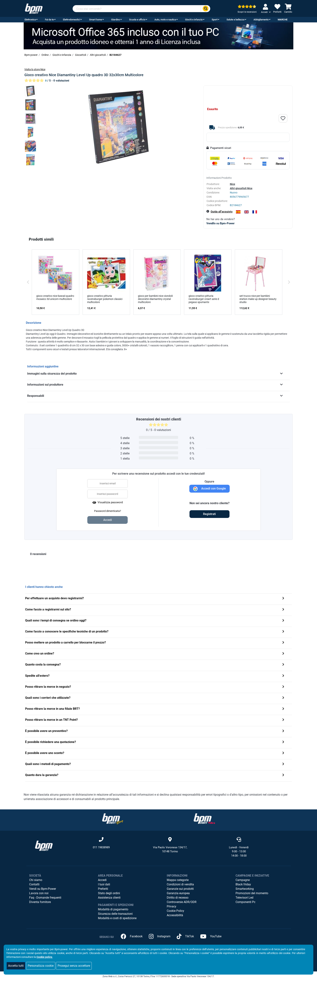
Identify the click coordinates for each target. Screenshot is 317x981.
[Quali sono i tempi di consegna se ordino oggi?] (283, 621)
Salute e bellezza (235, 19)
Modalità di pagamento (113, 909)
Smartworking (245, 889)
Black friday (243, 884)
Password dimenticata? (107, 510)
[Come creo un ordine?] (283, 654)
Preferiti (103, 889)
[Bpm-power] (34, 8)
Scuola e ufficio (137, 19)
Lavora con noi (38, 893)
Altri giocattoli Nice (241, 188)
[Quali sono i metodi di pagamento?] (283, 764)
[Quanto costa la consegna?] (283, 665)
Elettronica (30, 19)
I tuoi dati (104, 884)
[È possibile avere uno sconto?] (283, 753)
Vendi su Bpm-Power (42, 889)
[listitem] (55, 282)
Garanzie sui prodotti (180, 889)
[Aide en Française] (255, 212)
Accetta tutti (16, 965)
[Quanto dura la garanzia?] (283, 775)
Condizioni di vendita (180, 884)
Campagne (243, 880)
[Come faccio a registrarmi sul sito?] (283, 610)
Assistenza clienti (109, 897)
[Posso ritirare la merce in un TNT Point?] (283, 720)
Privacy (171, 906)
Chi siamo (35, 880)
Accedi (102, 880)
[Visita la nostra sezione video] (204, 818)
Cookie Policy (175, 911)
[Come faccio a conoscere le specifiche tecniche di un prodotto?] (283, 632)
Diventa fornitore (40, 902)
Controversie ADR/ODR (181, 902)
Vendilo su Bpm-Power (220, 223)
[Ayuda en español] (238, 212)
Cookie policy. (45, 956)
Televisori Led (244, 897)
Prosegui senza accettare (74, 965)
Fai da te (49, 19)
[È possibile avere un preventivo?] (283, 731)
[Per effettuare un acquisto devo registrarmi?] (283, 598)
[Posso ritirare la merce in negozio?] (283, 687)
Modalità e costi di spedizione (117, 918)
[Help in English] (246, 212)
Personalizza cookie (41, 965)
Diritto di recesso (177, 897)
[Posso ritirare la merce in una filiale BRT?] (283, 709)
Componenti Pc (245, 902)
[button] (28, 282)
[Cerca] (205, 9)
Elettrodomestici (71, 19)
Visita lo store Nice (34, 69)
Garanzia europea (178, 893)
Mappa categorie (178, 880)
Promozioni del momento (252, 893)
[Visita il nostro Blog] (112, 818)
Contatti (34, 884)
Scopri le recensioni (247, 12)
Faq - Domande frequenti (45, 897)
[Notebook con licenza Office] (158, 35)
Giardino (115, 19)
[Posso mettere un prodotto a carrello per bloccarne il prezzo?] (283, 643)
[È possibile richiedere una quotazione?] (283, 742)
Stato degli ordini (109, 893)
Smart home (95, 19)
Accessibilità (175, 915)
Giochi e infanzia (194, 19)
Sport (214, 19)
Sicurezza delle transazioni (115, 913)
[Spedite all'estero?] (283, 676)
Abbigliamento (261, 19)
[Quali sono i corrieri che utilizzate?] (283, 698)
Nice (232, 184)
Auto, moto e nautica (165, 19)
